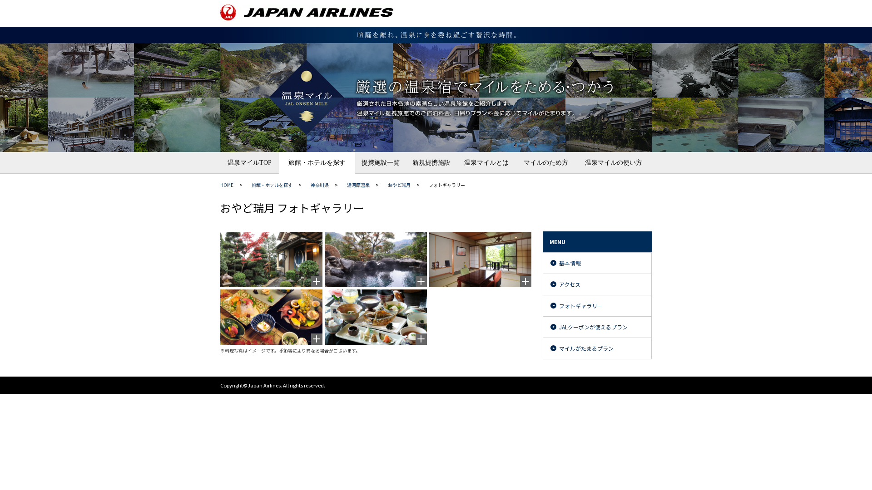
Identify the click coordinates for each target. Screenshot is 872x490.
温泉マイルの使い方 (613, 162)
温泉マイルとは (486, 162)
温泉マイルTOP (250, 162)
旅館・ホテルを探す (317, 162)
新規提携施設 (431, 162)
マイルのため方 (546, 162)
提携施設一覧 (381, 162)
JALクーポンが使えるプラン (593, 327)
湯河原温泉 (358, 184)
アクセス (569, 284)
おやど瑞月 (399, 184)
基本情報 (570, 263)
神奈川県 (320, 184)
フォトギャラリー (581, 305)
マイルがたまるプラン (586, 348)
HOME (226, 184)
